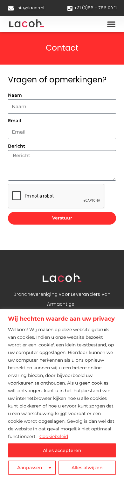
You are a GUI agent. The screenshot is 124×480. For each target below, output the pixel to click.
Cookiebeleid (53, 436)
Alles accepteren (62, 450)
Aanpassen (29, 467)
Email (14, 120)
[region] (62, 394)
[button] (111, 24)
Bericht (16, 146)
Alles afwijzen (87, 467)
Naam (15, 95)
